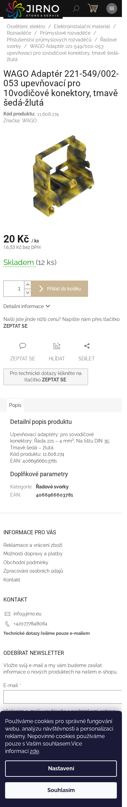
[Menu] (112, 8)
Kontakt (11, 579)
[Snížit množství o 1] (27, 293)
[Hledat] (76, 8)
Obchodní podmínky (25, 562)
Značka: (20, 120)
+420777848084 (30, 623)
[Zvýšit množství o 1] (27, 285)
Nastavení (61, 768)
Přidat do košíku (64, 288)
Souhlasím (61, 790)
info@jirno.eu (27, 613)
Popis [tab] (15, 405)
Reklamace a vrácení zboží (32, 545)
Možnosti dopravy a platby (33, 553)
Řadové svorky (52, 486)
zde (34, 751)
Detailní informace (23, 306)
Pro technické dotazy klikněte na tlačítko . (46, 376)
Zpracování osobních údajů (33, 571)
